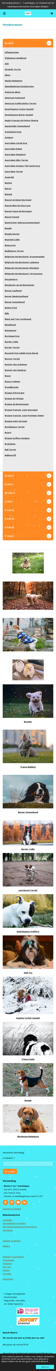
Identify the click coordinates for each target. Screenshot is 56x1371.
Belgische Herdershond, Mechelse (22, 268)
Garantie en (8, 1241)
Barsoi (8, 188)
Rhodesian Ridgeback (28, 1136)
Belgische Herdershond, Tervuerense (23, 273)
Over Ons (7, 1267)
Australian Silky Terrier (16, 160)
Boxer (8, 375)
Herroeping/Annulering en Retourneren (20, 1226)
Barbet (8, 182)
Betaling (6, 1246)
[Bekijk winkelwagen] (52, 13)
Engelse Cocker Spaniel (28, 1018)
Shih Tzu (28, 972)
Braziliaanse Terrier (15, 426)
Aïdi (7, 63)
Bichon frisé (11, 307)
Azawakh (9, 177)
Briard (8, 432)
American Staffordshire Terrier (20, 103)
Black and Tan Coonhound (18, 319)
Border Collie (11, 341)
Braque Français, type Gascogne (21, 409)
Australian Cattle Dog (16, 143)
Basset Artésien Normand (18, 199)
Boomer (28, 721)
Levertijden (8, 1220)
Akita (7, 75)
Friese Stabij (28, 1059)
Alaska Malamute (13, 80)
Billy (7, 313)
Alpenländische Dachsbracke (19, 86)
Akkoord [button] (45, 1367)
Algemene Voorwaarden (13, 1256)
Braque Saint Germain (16, 421)
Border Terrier (12, 347)
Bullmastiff (10, 455)
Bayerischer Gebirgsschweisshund (22, 222)
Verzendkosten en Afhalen (14, 1223)
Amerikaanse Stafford (28, 931)
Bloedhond (10, 324)
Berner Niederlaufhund (16, 296)
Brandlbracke (11, 387)
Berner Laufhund (13, 290)
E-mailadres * (9, 1158)
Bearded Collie (12, 239)
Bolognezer (10, 330)
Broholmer (10, 443)
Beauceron (10, 245)
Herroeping (8, 1230)
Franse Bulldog (28, 767)
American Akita (12, 92)
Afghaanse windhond (15, 58)
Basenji (8, 194)
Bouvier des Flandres (15, 370)
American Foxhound (15, 97)
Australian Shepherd (15, 154)
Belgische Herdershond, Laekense (22, 262)
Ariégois (9, 137)
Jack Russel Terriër (28, 890)
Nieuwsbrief (8, 1279)
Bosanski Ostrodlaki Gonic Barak (21, 353)
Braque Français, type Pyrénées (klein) (24, 415)
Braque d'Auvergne (14, 392)
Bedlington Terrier (14, 251)
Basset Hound (12, 217)
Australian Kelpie (13, 148)
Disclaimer (7, 1263)
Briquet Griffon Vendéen (17, 438)
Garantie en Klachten (12, 1209)
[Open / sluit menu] (4, 13)
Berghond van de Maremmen (19, 285)
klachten (17, 1241)
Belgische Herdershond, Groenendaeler (25, 256)
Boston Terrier (12, 358)
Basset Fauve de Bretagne (18, 211)
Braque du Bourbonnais (17, 404)
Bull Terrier (10, 449)
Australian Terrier (14, 171)
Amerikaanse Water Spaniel (19, 114)
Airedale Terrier (13, 69)
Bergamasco (11, 279)
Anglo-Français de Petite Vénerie (21, 120)
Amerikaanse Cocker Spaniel (19, 109)
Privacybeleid (8, 1260)
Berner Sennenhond (15, 302)
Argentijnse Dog (13, 131)
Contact (6, 1270)
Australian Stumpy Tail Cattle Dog (22, 165)
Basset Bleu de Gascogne (17, 205)
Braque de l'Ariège (14, 398)
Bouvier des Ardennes (16, 364)
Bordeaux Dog (12, 336)
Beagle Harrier (12, 234)
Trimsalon (7, 1274)
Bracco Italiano (12, 381)
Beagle (8, 228)
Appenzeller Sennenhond (17, 126)
